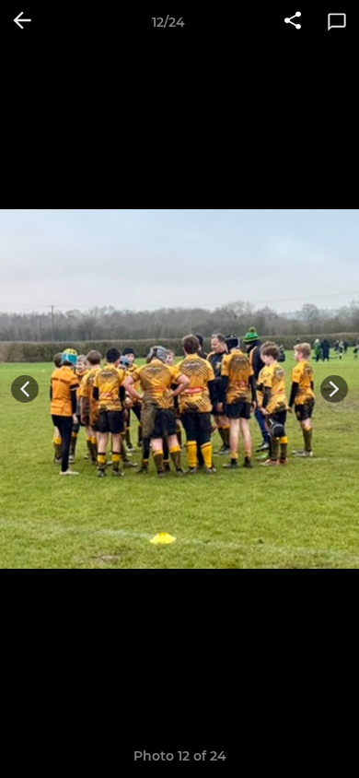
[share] (293, 22)
